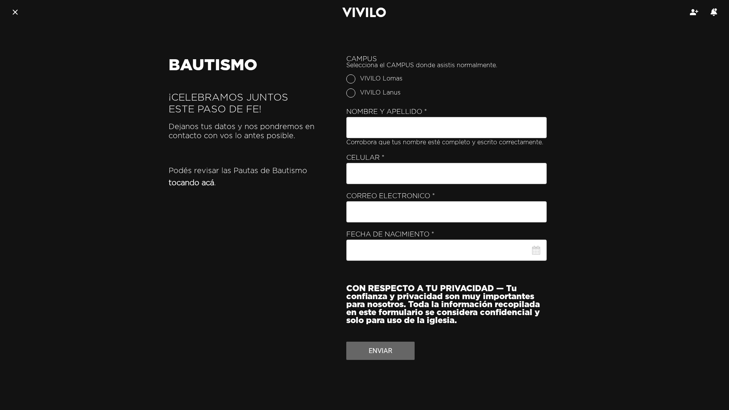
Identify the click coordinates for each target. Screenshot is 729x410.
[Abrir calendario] (536, 250)
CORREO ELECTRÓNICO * (390, 196)
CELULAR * (365, 158)
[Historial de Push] (714, 12)
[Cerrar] (15, 12)
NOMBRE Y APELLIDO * (386, 112)
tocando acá (191, 183)
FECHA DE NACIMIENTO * (390, 235)
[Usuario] (694, 12)
